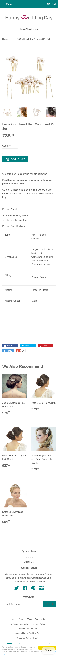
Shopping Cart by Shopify (27, 637)
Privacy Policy (38, 623)
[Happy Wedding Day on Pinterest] (33, 589)
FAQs (29, 619)
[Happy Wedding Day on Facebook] (25, 589)
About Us (29, 561)
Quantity (6, 145)
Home (5, 39)
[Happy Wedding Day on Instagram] (41, 589)
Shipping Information (20, 623)
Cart (53, 3)
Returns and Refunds (27, 628)
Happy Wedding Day (31, 633)
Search (29, 557)
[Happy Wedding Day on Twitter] (16, 589)
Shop (21, 619)
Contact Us (40, 619)
